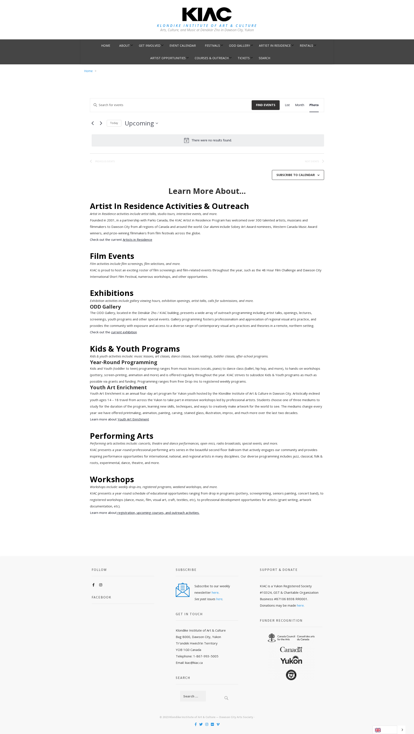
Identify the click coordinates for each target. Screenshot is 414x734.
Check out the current (121, 239)
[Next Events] (101, 123)
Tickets (244, 58)
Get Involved (149, 45)
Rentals (306, 45)
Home (105, 45)
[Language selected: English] (389, 730)
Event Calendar (182, 45)
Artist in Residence (275, 45)
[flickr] (212, 724)
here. (300, 605)
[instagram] (206, 724)
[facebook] (196, 724)
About (124, 45)
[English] (385, 730)
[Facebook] (93, 585)
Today (114, 123)
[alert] (208, 140)
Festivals (212, 45)
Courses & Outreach (212, 58)
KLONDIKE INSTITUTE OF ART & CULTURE (207, 25)
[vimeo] (218, 724)
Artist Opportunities (168, 58)
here (215, 592)
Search (264, 58)
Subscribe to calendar (295, 175)
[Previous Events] (92, 123)
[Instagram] (100, 585)
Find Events (265, 105)
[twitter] (201, 724)
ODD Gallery (239, 45)
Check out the (113, 332)
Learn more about (119, 419)
